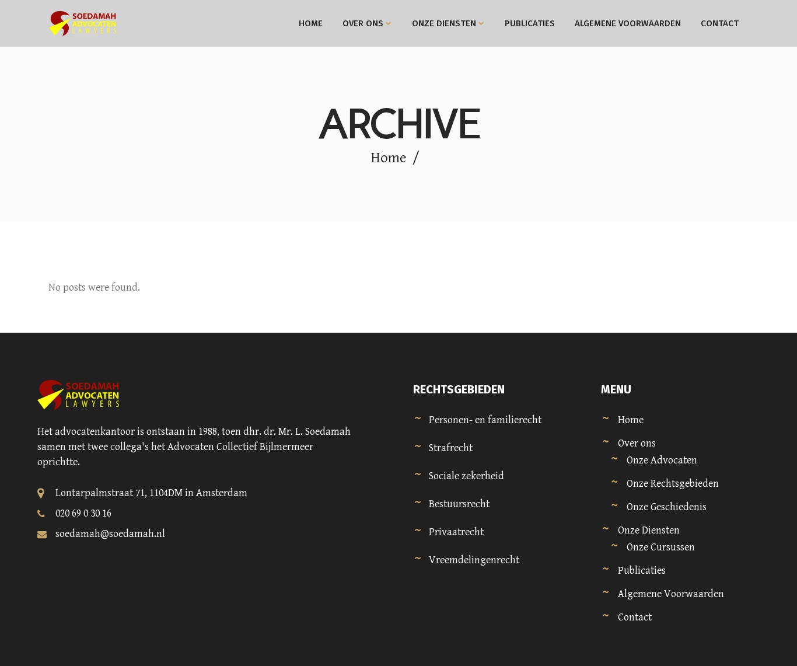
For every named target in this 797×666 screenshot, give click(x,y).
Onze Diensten (649, 530)
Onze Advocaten (662, 460)
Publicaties (642, 570)
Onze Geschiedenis (667, 507)
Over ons (637, 443)
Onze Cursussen (661, 547)
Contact (635, 617)
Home (388, 158)
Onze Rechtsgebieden (673, 483)
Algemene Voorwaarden (671, 594)
